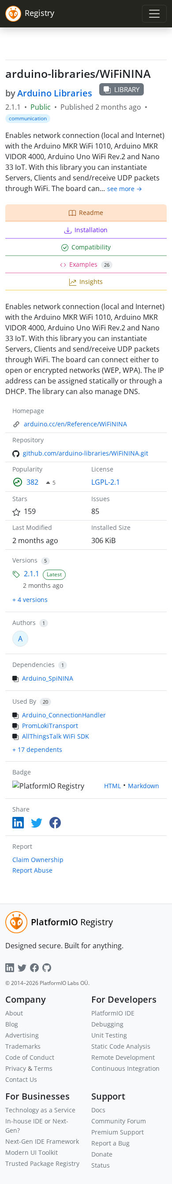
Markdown (143, 786)
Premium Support (117, 1132)
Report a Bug (110, 1143)
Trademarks (23, 1046)
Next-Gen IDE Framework (42, 1141)
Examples (89, 264)
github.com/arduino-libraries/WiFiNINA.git (85, 453)
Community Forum (118, 1121)
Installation (91, 230)
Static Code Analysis (120, 1046)
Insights (91, 281)
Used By (24, 701)
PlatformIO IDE (113, 1013)
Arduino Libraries (54, 93)
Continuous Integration (125, 1068)
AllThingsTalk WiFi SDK (55, 736)
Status (100, 1165)
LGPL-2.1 (105, 482)
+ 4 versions (30, 599)
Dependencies (33, 664)
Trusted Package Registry (42, 1163)
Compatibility (91, 247)
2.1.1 (31, 574)
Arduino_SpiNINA (47, 678)
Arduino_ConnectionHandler (64, 715)
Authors (24, 622)
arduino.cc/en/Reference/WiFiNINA (75, 424)
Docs (98, 1110)
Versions (24, 560)
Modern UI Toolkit (31, 1152)
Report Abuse (32, 870)
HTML (112, 786)
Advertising (22, 1035)
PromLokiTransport (50, 725)
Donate (101, 1154)
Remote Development (123, 1057)
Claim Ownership (38, 859)
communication (28, 118)
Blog (11, 1024)
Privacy (15, 1068)
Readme (91, 212)
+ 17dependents (37, 749)
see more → (124, 188)
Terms (43, 1068)
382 (32, 482)
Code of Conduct (29, 1057)
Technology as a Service (40, 1110)
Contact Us (21, 1079)
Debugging (107, 1024)
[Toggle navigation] (154, 14)
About (14, 1013)
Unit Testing (109, 1035)
